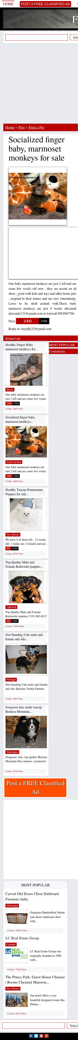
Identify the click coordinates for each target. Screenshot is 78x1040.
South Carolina (13, 462)
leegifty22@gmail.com (36, 328)
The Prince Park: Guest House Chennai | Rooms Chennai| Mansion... (35, 979)
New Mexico (12, 534)
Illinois (9, 389)
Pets (22, 127)
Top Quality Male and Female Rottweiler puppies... (24, 564)
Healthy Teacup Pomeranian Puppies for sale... (24, 491)
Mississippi (12, 905)
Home (8, 4)
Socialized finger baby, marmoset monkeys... (20, 419)
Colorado (11, 944)
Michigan (11, 679)
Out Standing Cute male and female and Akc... (24, 636)
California (11, 607)
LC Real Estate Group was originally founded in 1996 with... (45, 955)
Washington (12, 752)
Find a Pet (36, 127)
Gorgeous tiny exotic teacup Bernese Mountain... (23, 709)
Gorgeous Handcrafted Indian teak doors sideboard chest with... (47, 916)
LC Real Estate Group (22, 937)
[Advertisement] (39, 83)
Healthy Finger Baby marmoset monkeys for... (21, 346)
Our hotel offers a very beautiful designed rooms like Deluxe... (47, 999)
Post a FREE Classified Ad (45, 4)
